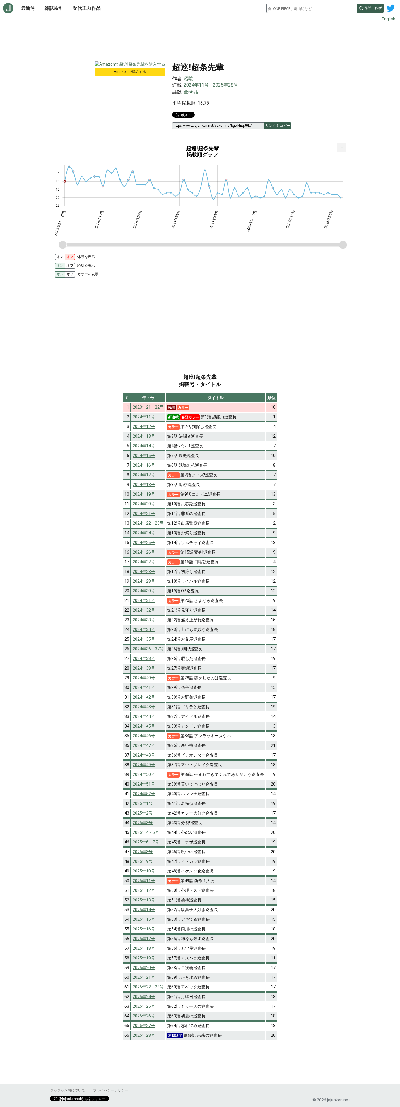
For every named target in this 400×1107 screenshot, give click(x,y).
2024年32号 (144, 610)
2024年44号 (144, 716)
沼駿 (188, 78)
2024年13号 (144, 436)
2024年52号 (144, 793)
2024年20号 (144, 504)
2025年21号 (144, 977)
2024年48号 (144, 755)
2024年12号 (144, 426)
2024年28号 (144, 571)
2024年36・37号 (148, 648)
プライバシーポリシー (110, 1090)
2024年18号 (144, 484)
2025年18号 (144, 948)
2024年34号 (144, 629)
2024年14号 (144, 446)
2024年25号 (144, 542)
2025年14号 (144, 909)
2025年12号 (144, 890)
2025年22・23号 (148, 987)
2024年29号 (144, 581)
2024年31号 (144, 600)
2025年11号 (144, 880)
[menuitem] (341, 147)
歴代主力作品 (87, 8)
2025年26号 (144, 1016)
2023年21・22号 (148, 407)
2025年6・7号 (146, 842)
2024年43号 (144, 706)
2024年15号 (144, 455)
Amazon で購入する (130, 72)
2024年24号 (144, 533)
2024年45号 (144, 726)
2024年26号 (144, 552)
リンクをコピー (278, 126)
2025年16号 (144, 929)
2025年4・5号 (146, 832)
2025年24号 (144, 996)
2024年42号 (144, 697)
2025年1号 (143, 803)
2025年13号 (144, 900)
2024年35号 (144, 639)
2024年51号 (144, 784)
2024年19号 (144, 494)
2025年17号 (144, 938)
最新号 (28, 8)
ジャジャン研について (67, 1090)
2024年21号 (144, 513)
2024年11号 (196, 85)
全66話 (191, 92)
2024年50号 (144, 774)
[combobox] (311, 8)
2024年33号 (144, 619)
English (388, 19)
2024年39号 (144, 668)
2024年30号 (144, 590)
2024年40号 (144, 677)
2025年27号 (144, 1025)
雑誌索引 (54, 8)
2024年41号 (144, 687)
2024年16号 (144, 465)
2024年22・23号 (148, 523)
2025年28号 (225, 85)
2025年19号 (144, 958)
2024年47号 (144, 745)
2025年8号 (143, 851)
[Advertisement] (200, 40)
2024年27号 (144, 562)
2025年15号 (144, 919)
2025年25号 (144, 1006)
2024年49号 (144, 764)
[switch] (65, 257)
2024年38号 (144, 658)
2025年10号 (144, 871)
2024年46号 (144, 735)
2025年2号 (143, 813)
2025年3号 (143, 822)
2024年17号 (144, 475)
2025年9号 (143, 861)
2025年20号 (144, 967)
